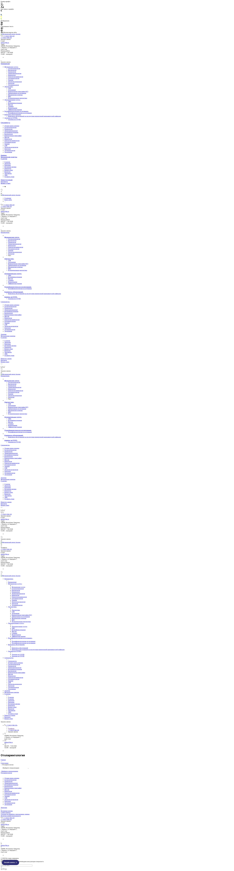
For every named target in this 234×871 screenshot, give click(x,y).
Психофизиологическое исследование (16, 111)
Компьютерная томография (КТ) (18, 91)
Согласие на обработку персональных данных (15, 814)
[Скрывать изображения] (2, 25)
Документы (8, 173)
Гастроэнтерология (14, 68)
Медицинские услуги (11, 67)
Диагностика (8, 86)
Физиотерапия (12, 108)
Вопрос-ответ (8, 170)
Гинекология (12, 72)
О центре (4, 159)
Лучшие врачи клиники (11, 126)
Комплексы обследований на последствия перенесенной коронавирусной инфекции (34, 116)
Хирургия (11, 83)
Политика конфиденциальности (11, 816)
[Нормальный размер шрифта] (2, 5)
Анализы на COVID (10, 118)
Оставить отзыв (9, 177)
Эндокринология (13, 85)
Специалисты (5, 123)
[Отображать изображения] (2, 22)
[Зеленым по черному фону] (1, 19)
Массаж (10, 104)
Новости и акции (6, 180)
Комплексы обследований (12, 114)
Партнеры (7, 165)
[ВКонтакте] (5, 186)
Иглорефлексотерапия (15, 103)
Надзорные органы (10, 167)
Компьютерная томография (12, 135)
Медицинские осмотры (15, 95)
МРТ (9, 96)
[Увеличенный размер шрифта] (2, 7)
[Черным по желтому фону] (1, 17)
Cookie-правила (6, 812)
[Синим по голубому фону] (1, 15)
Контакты (4, 182)
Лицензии (7, 163)
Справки (11, 106)
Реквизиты (7, 168)
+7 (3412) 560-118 (8, 36)
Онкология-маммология (15, 77)
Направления (5, 64)
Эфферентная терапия (15, 109)
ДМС (9, 101)
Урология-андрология (15, 81)
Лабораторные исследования (17, 93)
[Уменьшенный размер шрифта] (1, 3)
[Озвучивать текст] (2, 28)
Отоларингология (13, 78)
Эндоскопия (12, 90)
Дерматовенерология (14, 73)
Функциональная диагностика (17, 98)
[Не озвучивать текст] (2, 31)
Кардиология (12, 70)
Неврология (12, 75)
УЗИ (9, 88)
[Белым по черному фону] (1, 13)
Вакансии (7, 172)
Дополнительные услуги (12, 100)
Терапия (10, 80)
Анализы (4, 155)
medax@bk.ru (5, 42)
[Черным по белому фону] (1, 11)
